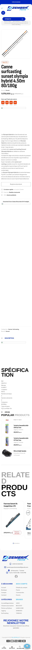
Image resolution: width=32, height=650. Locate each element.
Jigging (16, 429)
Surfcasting (16, 21)
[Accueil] (4, 647)
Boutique (12, 648)
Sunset (8, 90)
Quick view (19, 519)
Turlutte (20, 429)
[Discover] (20, 641)
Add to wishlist (19, 511)
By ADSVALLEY (16, 637)
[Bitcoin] (24, 641)
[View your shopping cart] (3, 13)
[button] (13, 543)
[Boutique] (12, 647)
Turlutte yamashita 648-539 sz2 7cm (21, 427)
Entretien (16, 453)
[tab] (16, 338)
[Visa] (8, 641)
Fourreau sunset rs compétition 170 (10, 504)
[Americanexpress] (16, 641)
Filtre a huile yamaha (20, 451)
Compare (19, 515)
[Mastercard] (12, 641)
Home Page (7, 21)
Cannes (24, 21)
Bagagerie (7, 508)
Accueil (4, 648)
